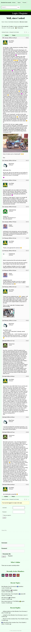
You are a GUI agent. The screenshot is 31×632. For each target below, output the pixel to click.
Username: (4, 507)
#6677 (27, 270)
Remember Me (6, 554)
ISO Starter (4, 597)
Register (10, 556)
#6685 (27, 286)
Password (4, 548)
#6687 (27, 340)
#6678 (27, 206)
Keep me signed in (7, 515)
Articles (13, 2)
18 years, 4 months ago (7, 27)
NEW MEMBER (5, 590)
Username (4, 542)
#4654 (27, 484)
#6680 (27, 320)
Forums (24, 2)
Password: (4, 511)
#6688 (27, 432)
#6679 (27, 160)
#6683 (27, 180)
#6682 (27, 37)
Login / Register (20, 13)
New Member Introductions (13, 21)
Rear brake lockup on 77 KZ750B (10, 601)
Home (3, 21)
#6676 (27, 221)
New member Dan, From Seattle (9, 594)
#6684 (27, 238)
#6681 (27, 417)
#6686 (27, 376)
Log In (4, 517)
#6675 (27, 250)
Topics (19, 2)
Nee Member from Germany (8, 586)
